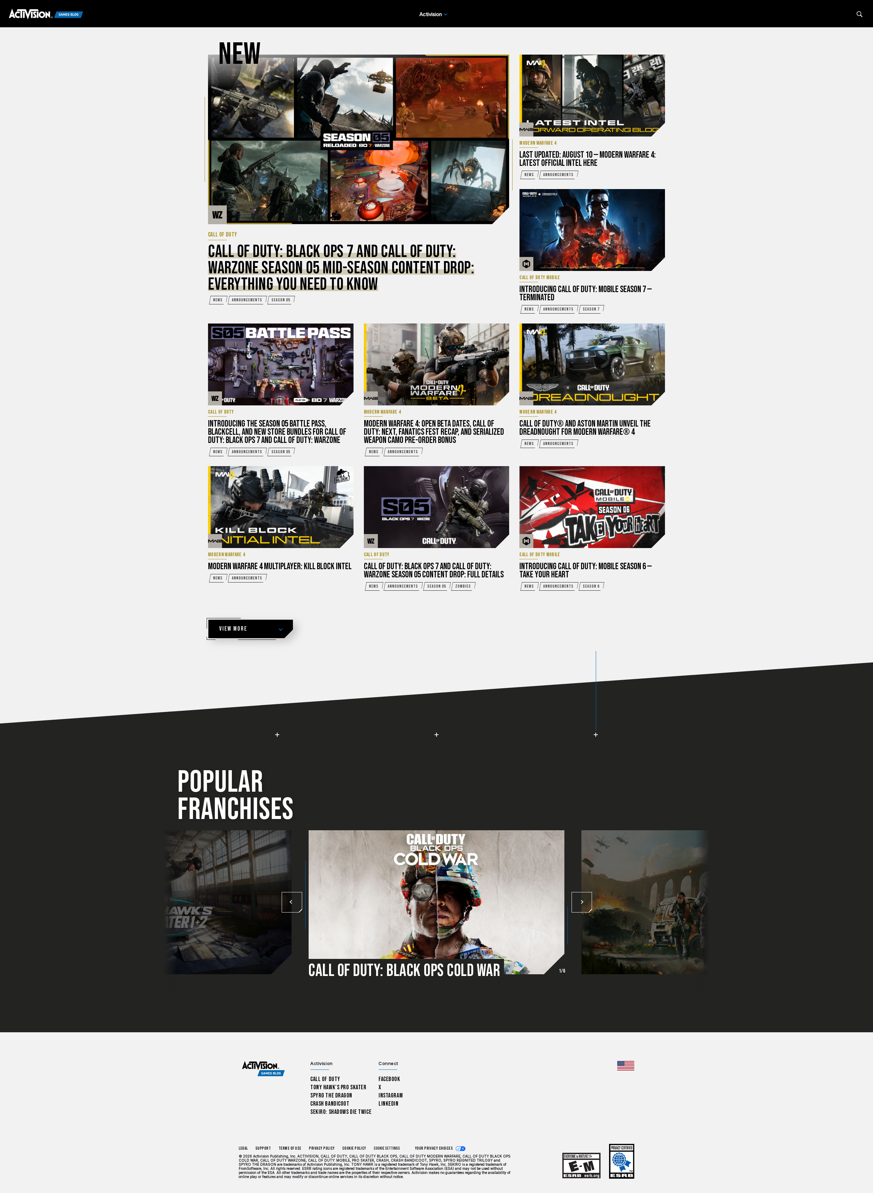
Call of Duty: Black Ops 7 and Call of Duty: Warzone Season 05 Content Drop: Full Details (434, 570)
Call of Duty (325, 1079)
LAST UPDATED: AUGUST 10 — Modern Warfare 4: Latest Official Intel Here (587, 159)
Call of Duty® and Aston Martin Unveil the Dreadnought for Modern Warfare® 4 (585, 428)
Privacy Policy (322, 1148)
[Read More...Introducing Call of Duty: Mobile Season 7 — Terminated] (592, 230)
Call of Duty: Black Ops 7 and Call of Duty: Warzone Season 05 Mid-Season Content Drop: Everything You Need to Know (341, 268)
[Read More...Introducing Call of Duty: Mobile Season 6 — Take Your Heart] (592, 507)
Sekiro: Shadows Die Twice (340, 1112)
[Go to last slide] (291, 902)
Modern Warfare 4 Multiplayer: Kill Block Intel (280, 566)
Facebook (389, 1079)
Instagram (391, 1095)
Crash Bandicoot (329, 1103)
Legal (243, 1148)
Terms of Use (290, 1148)
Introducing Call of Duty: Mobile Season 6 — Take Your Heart (585, 570)
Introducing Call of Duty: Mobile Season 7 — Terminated (585, 293)
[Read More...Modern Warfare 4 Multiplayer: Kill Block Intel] (281, 507)
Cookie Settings (387, 1148)
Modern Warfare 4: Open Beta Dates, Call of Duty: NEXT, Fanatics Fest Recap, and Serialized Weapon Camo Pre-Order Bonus (434, 432)
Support (263, 1148)
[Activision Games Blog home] (263, 1068)
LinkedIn (389, 1103)
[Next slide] (581, 902)
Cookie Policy (354, 1148)
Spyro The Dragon (331, 1095)
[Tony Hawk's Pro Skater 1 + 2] (163, 898)
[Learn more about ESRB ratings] (581, 1166)
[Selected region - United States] (625, 1065)
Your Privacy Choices (434, 1148)
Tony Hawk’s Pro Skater (338, 1087)
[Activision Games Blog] (46, 14)
